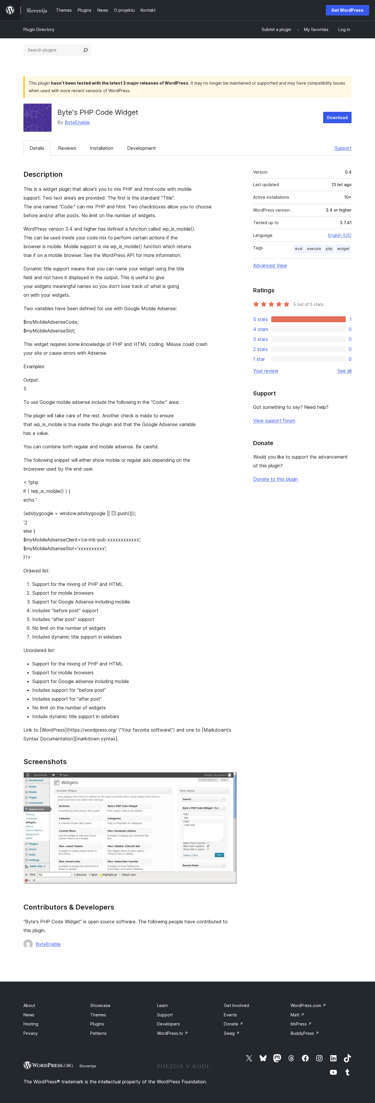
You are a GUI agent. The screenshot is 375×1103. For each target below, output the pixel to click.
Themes (98, 1014)
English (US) (340, 235)
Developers (168, 1023)
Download (337, 117)
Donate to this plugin (275, 479)
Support (343, 148)
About (29, 1005)
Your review (265, 371)
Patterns (98, 1033)
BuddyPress (305, 1033)
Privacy (30, 1033)
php (329, 248)
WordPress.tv (172, 1033)
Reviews (67, 148)
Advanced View (270, 265)
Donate (233, 1023)
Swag (232, 1033)
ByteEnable (77, 122)
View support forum (274, 420)
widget (343, 248)
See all (345, 371)
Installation (101, 148)
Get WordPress (347, 10)
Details (37, 148)
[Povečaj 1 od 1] (229, 780)
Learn (162, 1005)
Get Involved (236, 1005)
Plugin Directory (38, 29)
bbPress (301, 1023)
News (28, 1014)
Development (141, 148)
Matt (297, 1014)
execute (314, 248)
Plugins (97, 1023)
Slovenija (87, 1065)
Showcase (100, 1005)
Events (230, 1014)
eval (298, 248)
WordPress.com (308, 1005)
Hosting (30, 1023)
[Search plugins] (85, 50)
